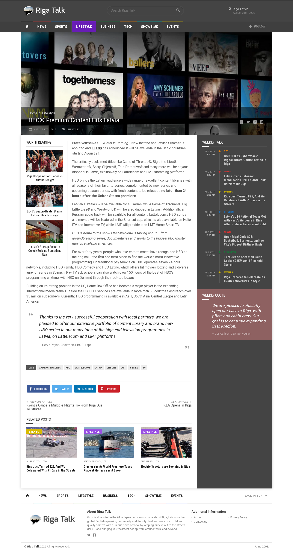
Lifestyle (84, 27)
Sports (61, 27)
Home (33, 113)
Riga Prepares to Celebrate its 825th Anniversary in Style (244, 279)
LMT (123, 367)
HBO (67, 367)
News (41, 27)
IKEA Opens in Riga (177, 405)
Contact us (200, 521)
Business (108, 27)
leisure (111, 367)
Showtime (149, 27)
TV (144, 367)
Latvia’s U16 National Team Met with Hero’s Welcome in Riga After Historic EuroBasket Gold (245, 220)
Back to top (254, 495)
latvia (98, 367)
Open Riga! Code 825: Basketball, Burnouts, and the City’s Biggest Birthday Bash (244, 240)
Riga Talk (33, 546)
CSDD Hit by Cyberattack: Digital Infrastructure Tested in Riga (245, 160)
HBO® (97, 148)
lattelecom (82, 367)
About (198, 517)
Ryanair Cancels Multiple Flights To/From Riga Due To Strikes (64, 407)
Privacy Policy (238, 517)
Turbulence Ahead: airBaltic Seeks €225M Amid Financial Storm (243, 261)
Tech (128, 27)
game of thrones (50, 367)
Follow (259, 26)
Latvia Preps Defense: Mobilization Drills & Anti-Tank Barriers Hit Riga (245, 180)
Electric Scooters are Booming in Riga (165, 466)
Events (173, 27)
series (134, 367)
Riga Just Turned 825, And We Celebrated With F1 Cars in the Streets (244, 200)
